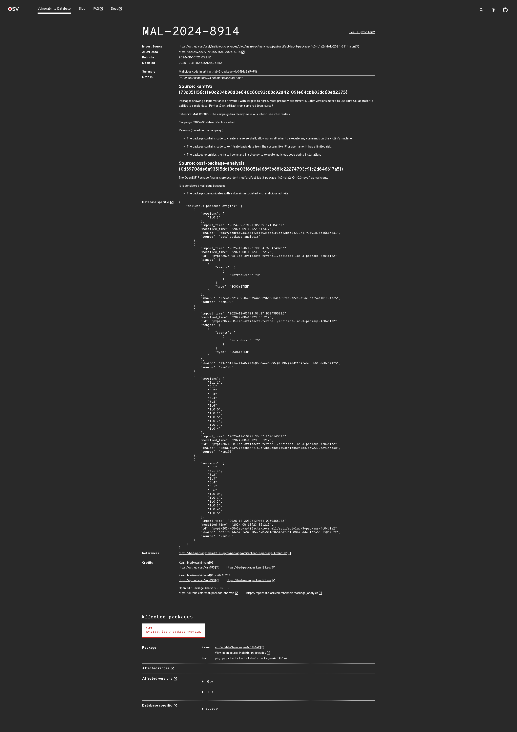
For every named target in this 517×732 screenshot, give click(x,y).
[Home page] (13, 10)
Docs (114, 9)
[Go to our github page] (505, 9)
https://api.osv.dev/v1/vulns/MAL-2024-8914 (210, 52)
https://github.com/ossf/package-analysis (206, 593)
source (212, 709)
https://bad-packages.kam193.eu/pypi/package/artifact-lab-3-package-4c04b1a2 (233, 553)
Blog (82, 9)
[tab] (173, 630)
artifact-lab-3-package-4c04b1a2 (237, 648)
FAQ (96, 9)
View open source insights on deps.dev (240, 653)
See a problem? (362, 32)
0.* (210, 682)
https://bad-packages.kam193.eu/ (249, 568)
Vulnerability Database (54, 9)
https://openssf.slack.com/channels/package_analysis (282, 593)
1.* (210, 692)
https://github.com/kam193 (197, 568)
